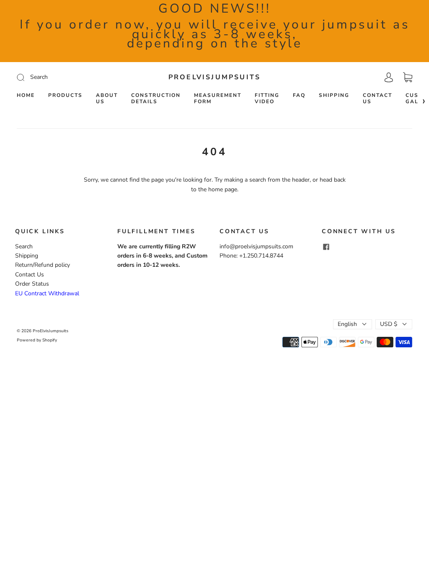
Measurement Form (217, 98)
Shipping (334, 95)
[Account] (389, 77)
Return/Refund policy (42, 265)
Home (26, 95)
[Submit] (77, 77)
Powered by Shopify (37, 340)
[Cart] (407, 77)
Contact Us (377, 98)
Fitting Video (267, 98)
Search (24, 246)
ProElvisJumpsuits (214, 77)
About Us (107, 98)
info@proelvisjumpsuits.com (256, 246)
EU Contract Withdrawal (47, 293)
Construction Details (156, 98)
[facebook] (326, 247)
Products (65, 95)
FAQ (299, 95)
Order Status (32, 284)
